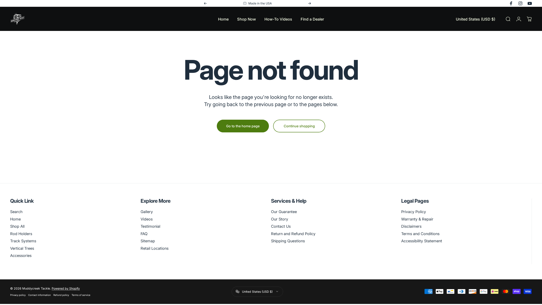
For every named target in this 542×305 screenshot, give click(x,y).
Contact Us (281, 226)
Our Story (279, 219)
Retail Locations (155, 248)
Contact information (39, 295)
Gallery (147, 211)
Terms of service (81, 295)
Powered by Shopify (66, 288)
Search (16, 211)
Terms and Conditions (420, 234)
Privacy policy (18, 295)
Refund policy (61, 295)
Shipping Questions (288, 241)
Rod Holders (21, 234)
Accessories (21, 255)
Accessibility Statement (421, 241)
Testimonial (150, 226)
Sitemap (148, 241)
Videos (147, 219)
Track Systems (23, 241)
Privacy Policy (413, 211)
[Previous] (205, 3)
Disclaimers (411, 226)
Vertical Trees (22, 248)
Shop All (17, 226)
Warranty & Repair (417, 219)
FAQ (144, 234)
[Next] (309, 3)
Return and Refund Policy (293, 234)
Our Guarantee (284, 211)
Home (15, 219)
